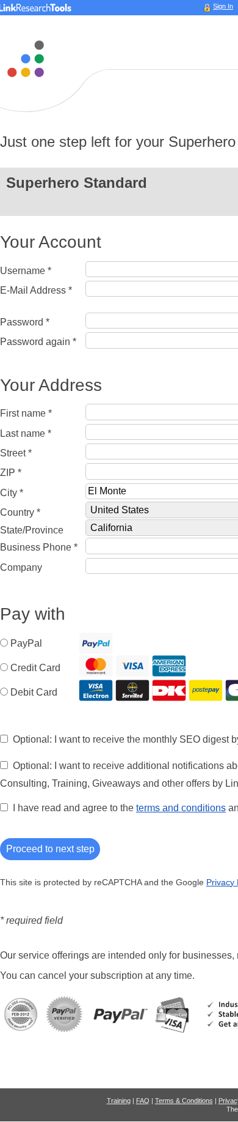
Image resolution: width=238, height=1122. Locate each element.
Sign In (223, 6)
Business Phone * (39, 547)
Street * (16, 453)
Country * (20, 512)
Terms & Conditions (184, 1100)
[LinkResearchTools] (25, 58)
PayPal (26, 643)
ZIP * (10, 472)
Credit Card (35, 668)
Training (119, 1100)
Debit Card (33, 692)
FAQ (143, 1100)
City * (11, 493)
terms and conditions (181, 808)
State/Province (31, 530)
